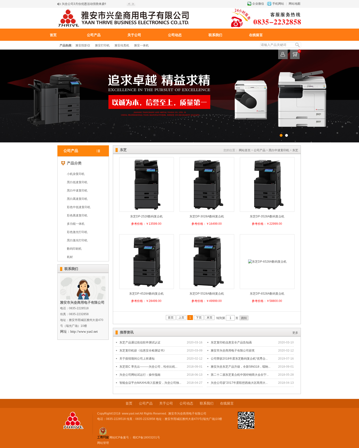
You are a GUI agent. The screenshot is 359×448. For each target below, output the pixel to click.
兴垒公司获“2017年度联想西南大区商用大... (239, 382)
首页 (53, 35)
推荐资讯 (127, 332)
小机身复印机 (75, 174)
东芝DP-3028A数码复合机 (207, 216)
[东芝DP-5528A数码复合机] (207, 287)
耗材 (70, 257)
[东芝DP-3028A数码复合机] (207, 210)
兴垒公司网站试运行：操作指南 (139, 374)
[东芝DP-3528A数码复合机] (267, 210)
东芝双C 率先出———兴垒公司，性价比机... (148, 366)
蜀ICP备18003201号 (146, 437)
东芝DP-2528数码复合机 (146, 216)
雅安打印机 (102, 45)
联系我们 (215, 35)
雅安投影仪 (82, 45)
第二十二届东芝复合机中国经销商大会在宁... (240, 374)
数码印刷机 (74, 248)
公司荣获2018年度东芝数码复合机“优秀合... (239, 358)
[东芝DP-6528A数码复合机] (267, 261)
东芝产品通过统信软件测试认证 (139, 342)
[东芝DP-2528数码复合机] (146, 210)
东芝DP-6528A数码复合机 (267, 293)
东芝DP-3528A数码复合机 (267, 216)
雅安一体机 (141, 45)
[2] (281, 135)
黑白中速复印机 (77, 190)
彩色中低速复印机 (78, 207)
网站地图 (294, 3)
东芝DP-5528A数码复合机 (207, 293)
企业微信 (258, 3)
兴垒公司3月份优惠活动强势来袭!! (84, 4)
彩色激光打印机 (77, 232)
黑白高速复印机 (77, 199)
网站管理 (103, 443)
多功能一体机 (75, 223)
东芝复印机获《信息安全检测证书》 (142, 350)
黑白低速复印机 (77, 182)
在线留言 (256, 35)
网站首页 (245, 150)
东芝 (295, 150)
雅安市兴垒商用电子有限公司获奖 (233, 350)
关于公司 (134, 35)
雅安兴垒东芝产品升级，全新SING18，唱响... (240, 366)
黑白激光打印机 (77, 240)
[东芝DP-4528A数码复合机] (146, 287)
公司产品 (94, 35)
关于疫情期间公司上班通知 (137, 358)
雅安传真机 (122, 45)
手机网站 (278, 3)
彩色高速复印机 (77, 215)
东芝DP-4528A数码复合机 (146, 293)
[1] (286, 135)
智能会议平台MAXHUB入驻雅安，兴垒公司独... (150, 382)
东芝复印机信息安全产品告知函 (231, 342)
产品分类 (74, 163)
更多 (295, 332)
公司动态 (175, 35)
